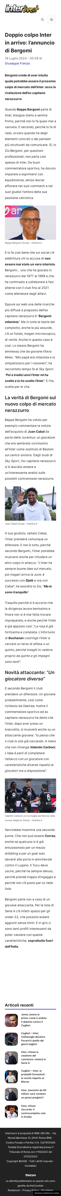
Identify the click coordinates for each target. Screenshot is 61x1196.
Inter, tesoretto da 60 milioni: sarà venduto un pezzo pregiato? (33, 1094)
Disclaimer (47, 1190)
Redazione (14, 1190)
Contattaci (30, 1165)
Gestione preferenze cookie (47, 1193)
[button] (42, 19)
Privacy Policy (30, 1190)
